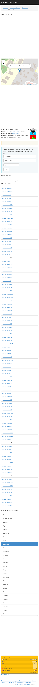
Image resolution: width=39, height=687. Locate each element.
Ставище (5, 595)
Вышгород (6, 551)
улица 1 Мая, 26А (7, 420)
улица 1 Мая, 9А (7, 274)
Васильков (25, 8)
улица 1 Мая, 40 (7, 267)
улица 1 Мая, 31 (7, 284)
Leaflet (24, 84)
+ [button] (3, 61)
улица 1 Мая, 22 (7, 327)
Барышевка (6, 526)
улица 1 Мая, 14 (7, 314)
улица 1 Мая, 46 (7, 271)
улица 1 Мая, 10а (7, 215)
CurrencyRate (5, 674)
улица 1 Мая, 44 (7, 310)
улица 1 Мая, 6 (6, 195)
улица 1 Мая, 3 (6, 254)
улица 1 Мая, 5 (6, 241)
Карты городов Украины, (23, 684)
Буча (4, 540)
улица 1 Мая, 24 (7, 231)
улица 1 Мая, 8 (6, 244)
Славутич (5, 592)
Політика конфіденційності (23, 682)
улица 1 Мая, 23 (7, 287)
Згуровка (5, 559)
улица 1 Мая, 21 (7, 228)
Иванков (5, 562)
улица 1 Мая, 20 (7, 234)
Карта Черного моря (25, 681)
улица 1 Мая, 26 (7, 238)
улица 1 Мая (16, 133)
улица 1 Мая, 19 (7, 330)
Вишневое (6, 548)
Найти (6, 169)
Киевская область (15, 8)
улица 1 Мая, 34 (7, 324)
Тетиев (5, 603)
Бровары (5, 522)
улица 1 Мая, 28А (7, 297)
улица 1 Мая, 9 (6, 281)
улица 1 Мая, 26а (7, 205)
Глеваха (5, 555)
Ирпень (5, 566)
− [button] (3, 63)
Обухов (5, 573)
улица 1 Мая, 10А (7, 413)
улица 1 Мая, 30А (7, 294)
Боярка (5, 537)
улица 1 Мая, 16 (7, 221)
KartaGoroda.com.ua (9, 2)
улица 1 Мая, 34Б (7, 433)
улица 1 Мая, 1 (6, 261)
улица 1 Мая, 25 (7, 188)
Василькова (16, 132)
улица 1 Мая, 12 (7, 191)
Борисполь (6, 533)
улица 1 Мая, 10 (7, 251)
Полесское (6, 581)
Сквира (5, 588)
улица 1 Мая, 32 (7, 317)
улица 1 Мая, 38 (7, 304)
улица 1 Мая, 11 (7, 307)
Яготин (5, 614)
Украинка (5, 606)
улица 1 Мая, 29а (7, 277)
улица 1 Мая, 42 (7, 301)
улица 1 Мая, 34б (7, 208)
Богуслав (5, 529)
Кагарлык (5, 570)
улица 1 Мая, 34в (7, 211)
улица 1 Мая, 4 (6, 201)
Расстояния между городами (10, 681)
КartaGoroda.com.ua (32, 84)
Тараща (5, 599)
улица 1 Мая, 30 (7, 291)
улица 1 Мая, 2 (6, 198)
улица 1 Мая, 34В (7, 436)
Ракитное (5, 584)
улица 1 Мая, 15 (7, 264)
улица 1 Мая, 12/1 (7, 218)
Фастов (5, 610)
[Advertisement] (19, 38)
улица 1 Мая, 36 (7, 320)
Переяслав (6, 577)
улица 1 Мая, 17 (7, 248)
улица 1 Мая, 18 (7, 225)
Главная (5, 8)
